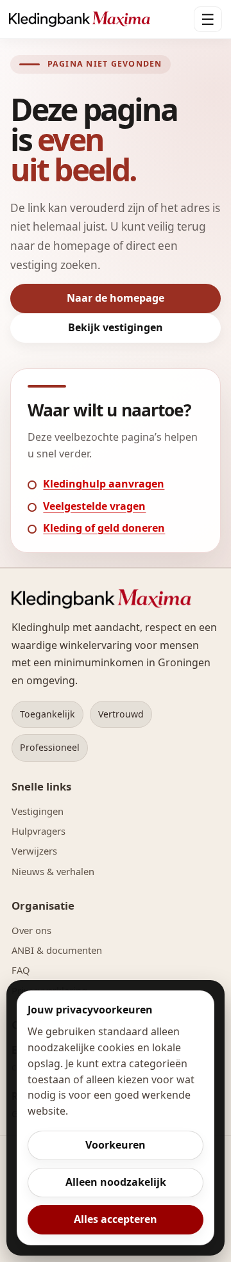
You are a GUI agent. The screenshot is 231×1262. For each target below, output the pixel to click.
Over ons (31, 930)
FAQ (21, 969)
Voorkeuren (115, 1145)
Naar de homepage (115, 298)
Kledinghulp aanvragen (103, 484)
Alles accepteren (115, 1219)
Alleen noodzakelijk (115, 1182)
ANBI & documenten (57, 950)
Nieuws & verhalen (53, 871)
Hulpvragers (38, 830)
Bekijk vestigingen (115, 327)
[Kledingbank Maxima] (79, 19)
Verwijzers (34, 850)
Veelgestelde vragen (94, 506)
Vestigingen (38, 811)
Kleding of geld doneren (104, 528)
